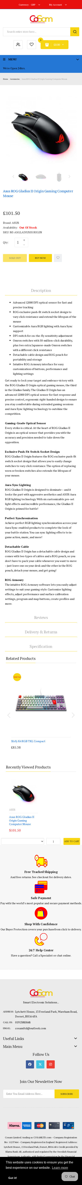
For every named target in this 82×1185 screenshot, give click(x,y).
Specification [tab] (41, 646)
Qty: (5, 242)
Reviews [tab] (41, 617)
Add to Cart (71, 841)
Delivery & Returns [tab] (41, 632)
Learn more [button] (60, 1167)
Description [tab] (41, 290)
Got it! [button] (12, 1177)
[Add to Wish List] (58, 258)
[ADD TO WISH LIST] (43, 743)
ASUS (15, 223)
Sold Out (15, 257)
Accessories (15, 79)
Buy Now (40, 257)
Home (5, 79)
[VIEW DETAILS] (35, 743)
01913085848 (22, 1022)
